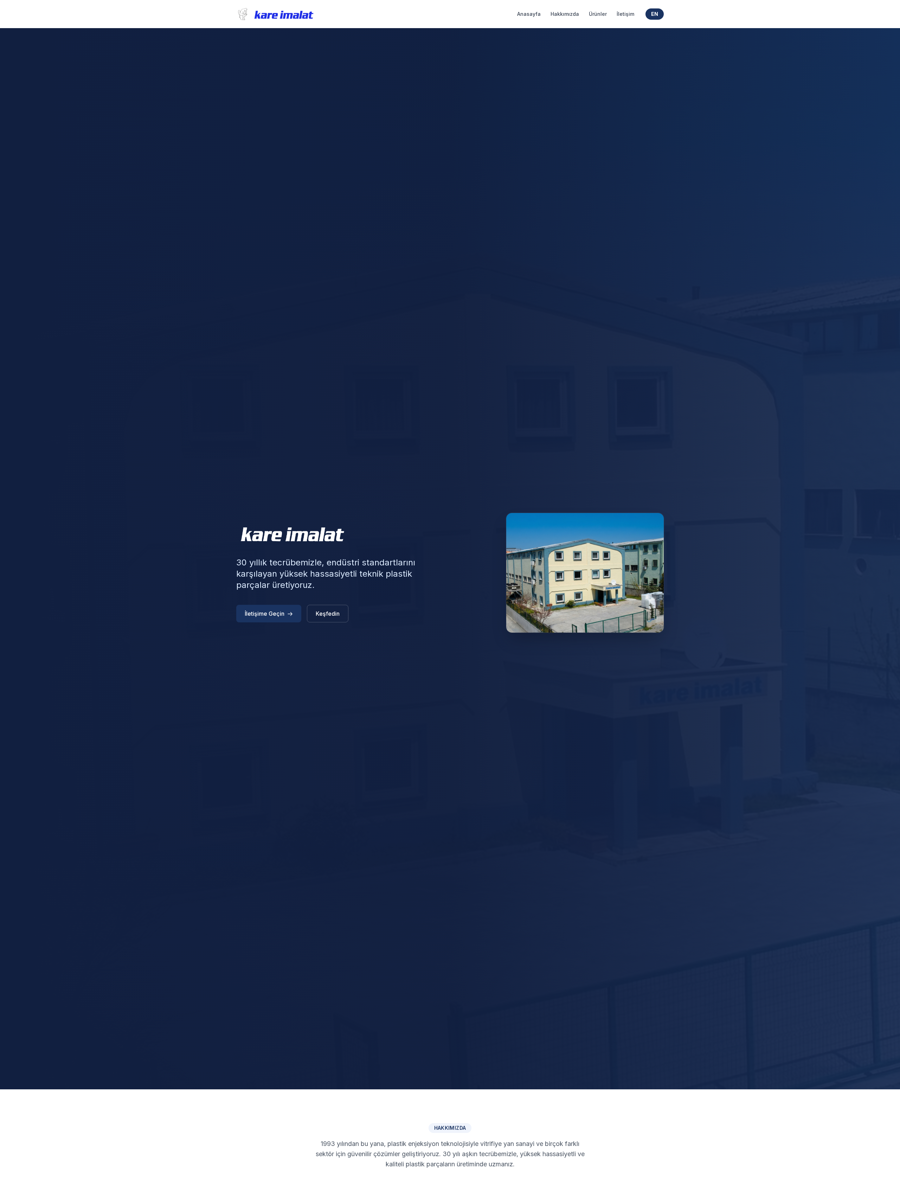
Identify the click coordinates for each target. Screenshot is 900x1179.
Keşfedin (328, 613)
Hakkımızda (565, 14)
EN (654, 14)
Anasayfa (529, 14)
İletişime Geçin (264, 613)
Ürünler (598, 14)
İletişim (625, 14)
